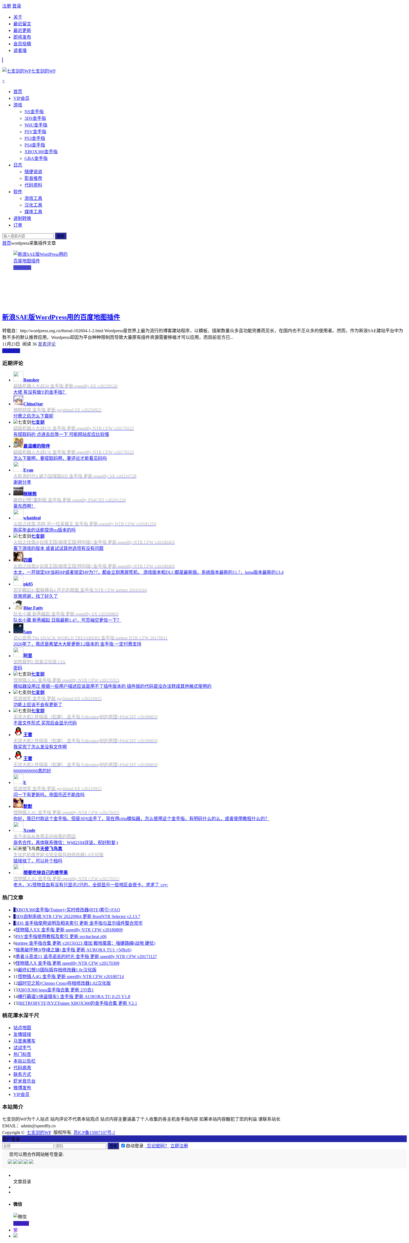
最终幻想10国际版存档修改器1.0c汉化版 (57, 969)
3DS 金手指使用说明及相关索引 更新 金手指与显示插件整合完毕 (79, 923)
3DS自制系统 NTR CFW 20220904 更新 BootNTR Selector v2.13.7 (78, 916)
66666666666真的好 (32, 770)
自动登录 (135, 1145)
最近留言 (22, 23)
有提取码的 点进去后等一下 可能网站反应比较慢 (61, 434)
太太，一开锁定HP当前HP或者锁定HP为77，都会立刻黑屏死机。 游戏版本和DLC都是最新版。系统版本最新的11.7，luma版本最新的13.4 (148, 572)
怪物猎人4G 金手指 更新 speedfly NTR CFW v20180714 (71, 976)
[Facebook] (15, 1162)
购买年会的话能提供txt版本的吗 (44, 530)
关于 (17, 17)
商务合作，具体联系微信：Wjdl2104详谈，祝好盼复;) (65, 842)
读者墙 (20, 50)
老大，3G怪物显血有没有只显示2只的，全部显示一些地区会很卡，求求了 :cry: (90, 884)
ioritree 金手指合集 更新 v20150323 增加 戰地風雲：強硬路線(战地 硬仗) (85, 943)
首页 (6, 243)
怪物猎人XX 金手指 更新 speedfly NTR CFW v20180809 (69, 929)
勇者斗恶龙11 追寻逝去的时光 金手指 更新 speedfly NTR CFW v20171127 (86, 956)
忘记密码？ (157, 1145)
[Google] (26, 1162)
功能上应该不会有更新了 (37, 704)
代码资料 (22, 267)
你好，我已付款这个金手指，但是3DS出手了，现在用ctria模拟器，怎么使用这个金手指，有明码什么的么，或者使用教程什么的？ (141, 818)
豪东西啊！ (24, 506)
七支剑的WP (39, 1132)
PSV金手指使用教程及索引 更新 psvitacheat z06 (61, 936)
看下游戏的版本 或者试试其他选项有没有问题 (58, 548)
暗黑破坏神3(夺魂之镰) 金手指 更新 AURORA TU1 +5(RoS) (73, 949)
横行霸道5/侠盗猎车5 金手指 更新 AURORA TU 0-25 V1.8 (74, 996)
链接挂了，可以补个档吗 (37, 861)
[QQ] (10, 1162)
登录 (16, 6)
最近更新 (22, 30)
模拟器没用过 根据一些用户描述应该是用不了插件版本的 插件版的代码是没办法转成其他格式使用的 (112, 686)
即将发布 (22, 37)
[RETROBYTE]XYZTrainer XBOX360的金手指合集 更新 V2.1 (77, 1003)
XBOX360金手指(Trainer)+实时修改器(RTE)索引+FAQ (68, 909)
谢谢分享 (22, 482)
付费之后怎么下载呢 (33, 416)
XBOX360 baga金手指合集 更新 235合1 (56, 990)
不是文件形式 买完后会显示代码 (45, 723)
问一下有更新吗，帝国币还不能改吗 (49, 794)
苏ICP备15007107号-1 (94, 1132)
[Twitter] (21, 1162)
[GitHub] (31, 1162)
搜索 (60, 236)
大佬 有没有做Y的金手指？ (40, 392)
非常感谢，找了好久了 (35, 596)
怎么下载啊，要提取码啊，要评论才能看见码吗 (60, 458)
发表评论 (47, 344)
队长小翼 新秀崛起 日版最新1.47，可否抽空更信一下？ (67, 620)
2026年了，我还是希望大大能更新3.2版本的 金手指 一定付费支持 (77, 644)
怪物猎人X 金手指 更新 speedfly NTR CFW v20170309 (67, 963)
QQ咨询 (21, 1223)
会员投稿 (22, 43)
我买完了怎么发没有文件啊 (40, 747)
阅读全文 (11, 350)
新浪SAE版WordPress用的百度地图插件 (61, 317)
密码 (17, 668)
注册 (6, 6)
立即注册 (179, 1145)
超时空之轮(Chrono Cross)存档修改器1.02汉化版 (64, 983)
